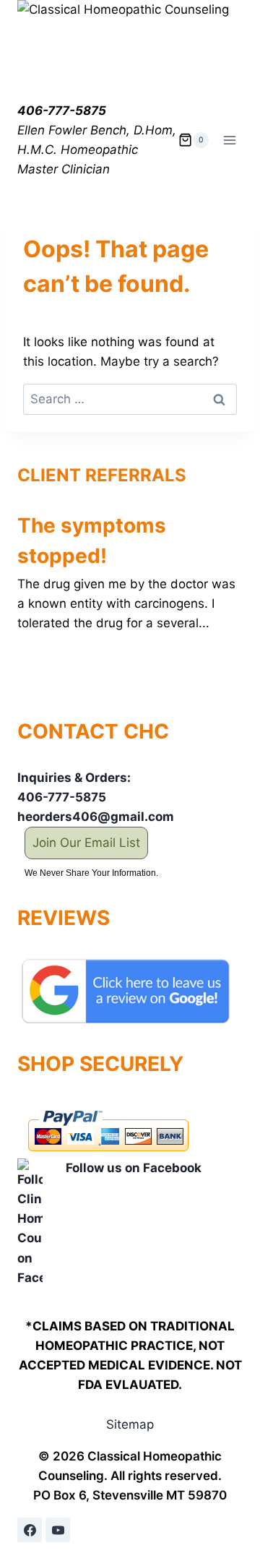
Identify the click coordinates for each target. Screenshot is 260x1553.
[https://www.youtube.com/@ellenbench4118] (58, 1530)
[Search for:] (130, 399)
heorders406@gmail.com (95, 816)
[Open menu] (229, 140)
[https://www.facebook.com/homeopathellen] (29, 1530)
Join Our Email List (86, 842)
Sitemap (130, 1424)
